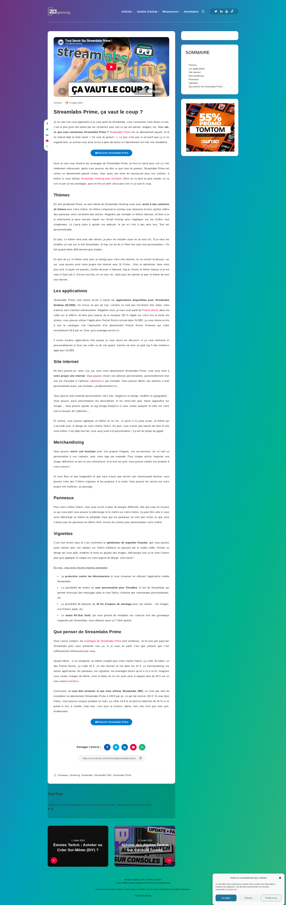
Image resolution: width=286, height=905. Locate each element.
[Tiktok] (232, 11)
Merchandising (196, 76)
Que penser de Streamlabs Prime (206, 86)
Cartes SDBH (121, 883)
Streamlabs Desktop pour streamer (101, 178)
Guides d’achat (147, 11)
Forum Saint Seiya (162, 883)
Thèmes (193, 65)
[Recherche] (203, 12)
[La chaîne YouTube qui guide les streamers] (52, 809)
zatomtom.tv (97, 381)
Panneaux (194, 79)
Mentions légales (132, 880)
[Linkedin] (221, 11)
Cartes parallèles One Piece (141, 883)
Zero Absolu (146, 896)
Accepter (226, 898)
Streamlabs (87, 775)
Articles (126, 11)
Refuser (248, 898)
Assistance (191, 11)
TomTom (55, 794)
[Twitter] (215, 11)
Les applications (197, 68)
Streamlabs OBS (103, 775)
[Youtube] (226, 11)
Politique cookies (154, 880)
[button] (280, 877)
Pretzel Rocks (150, 310)
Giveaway (63, 775)
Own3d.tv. (73, 681)
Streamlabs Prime (120, 132)
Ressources (170, 11)
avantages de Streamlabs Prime (102, 641)
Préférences (271, 898)
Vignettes (193, 83)
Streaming (75, 775)
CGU (143, 880)
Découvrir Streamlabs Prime (112, 153)
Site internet (195, 72)
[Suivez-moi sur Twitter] (49, 809)
